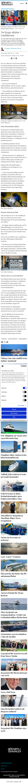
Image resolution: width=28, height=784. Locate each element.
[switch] (25, 392)
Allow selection (14, 413)
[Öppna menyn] (26, 3)
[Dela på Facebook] (11, 58)
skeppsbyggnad (22, 338)
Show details (21, 405)
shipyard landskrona (12, 338)
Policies (2, 768)
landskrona (4, 338)
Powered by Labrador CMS (14, 781)
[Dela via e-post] (16, 58)
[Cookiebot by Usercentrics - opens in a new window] (21, 366)
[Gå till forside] (10, 3)
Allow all (14, 409)
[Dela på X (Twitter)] (14, 58)
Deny (14, 417)
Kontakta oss (4, 765)
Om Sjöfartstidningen (6, 763)
